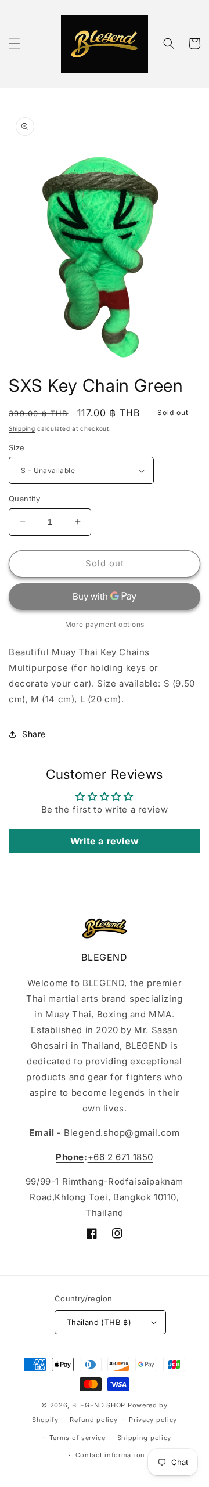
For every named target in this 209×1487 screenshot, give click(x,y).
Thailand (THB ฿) (99, 1322)
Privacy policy (153, 1420)
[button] (14, 43)
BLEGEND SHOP (100, 1405)
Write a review (104, 841)
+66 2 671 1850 (120, 1157)
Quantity (24, 498)
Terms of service (77, 1438)
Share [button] (34, 734)
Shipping (22, 428)
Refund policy (93, 1420)
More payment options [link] (105, 624)
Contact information (110, 1455)
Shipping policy (144, 1438)
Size (17, 447)
